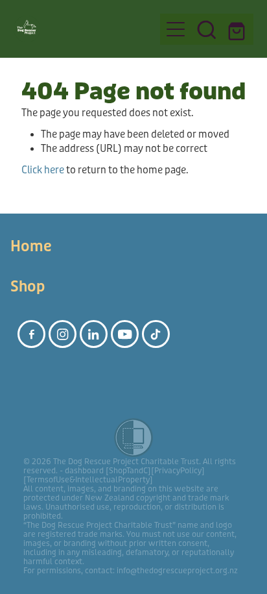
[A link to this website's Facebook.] (31, 334)
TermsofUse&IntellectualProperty (88, 479)
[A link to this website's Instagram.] (62, 334)
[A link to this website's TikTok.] (156, 334)
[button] (206, 29)
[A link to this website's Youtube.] (125, 334)
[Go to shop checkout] (237, 29)
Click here (42, 170)
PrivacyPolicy (178, 470)
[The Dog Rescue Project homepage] (81, 29)
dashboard (84, 470)
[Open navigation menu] (175, 29)
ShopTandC (128, 470)
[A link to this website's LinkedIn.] (94, 334)
